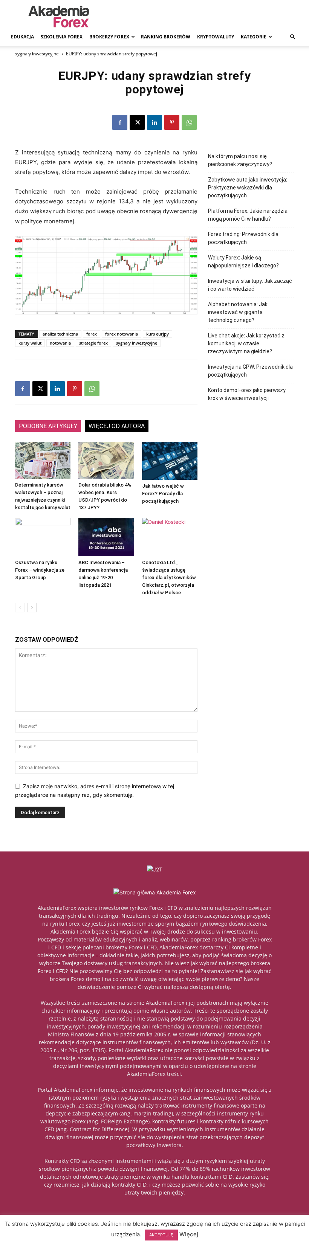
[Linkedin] (154, 122)
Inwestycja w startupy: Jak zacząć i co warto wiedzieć (250, 285)
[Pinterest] (171, 122)
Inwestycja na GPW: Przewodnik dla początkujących (250, 371)
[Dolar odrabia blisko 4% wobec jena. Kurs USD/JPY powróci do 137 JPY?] (106, 460)
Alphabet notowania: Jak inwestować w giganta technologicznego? (238, 312)
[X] (137, 122)
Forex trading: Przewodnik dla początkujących (243, 238)
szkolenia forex (62, 37)
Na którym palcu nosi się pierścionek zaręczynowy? (240, 160)
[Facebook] (119, 122)
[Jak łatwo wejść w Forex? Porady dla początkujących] (169, 461)
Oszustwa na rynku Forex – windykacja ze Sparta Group (39, 570)
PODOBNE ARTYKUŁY (48, 426)
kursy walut (29, 343)
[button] (292, 37)
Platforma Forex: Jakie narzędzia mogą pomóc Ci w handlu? (248, 215)
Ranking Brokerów (165, 37)
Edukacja (22, 37)
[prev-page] (19, 607)
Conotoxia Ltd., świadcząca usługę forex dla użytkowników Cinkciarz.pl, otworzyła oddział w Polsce (169, 577)
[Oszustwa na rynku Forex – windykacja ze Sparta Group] (42, 537)
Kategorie (253, 37)
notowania (60, 343)
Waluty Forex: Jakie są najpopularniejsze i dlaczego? (243, 262)
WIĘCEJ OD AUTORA (117, 426)
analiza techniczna (60, 334)
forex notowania (121, 334)
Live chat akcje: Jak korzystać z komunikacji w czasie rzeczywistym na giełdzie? (246, 343)
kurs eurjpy (157, 334)
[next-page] (32, 607)
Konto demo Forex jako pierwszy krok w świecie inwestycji (247, 394)
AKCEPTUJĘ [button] (161, 1234)
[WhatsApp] (189, 122)
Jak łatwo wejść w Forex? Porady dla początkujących (163, 493)
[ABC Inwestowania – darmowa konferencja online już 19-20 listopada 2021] (106, 537)
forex (91, 334)
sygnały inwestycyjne (37, 53)
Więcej (188, 1234)
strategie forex (93, 343)
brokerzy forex (109, 37)
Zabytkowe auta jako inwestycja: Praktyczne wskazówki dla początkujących (247, 187)
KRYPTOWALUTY (215, 37)
